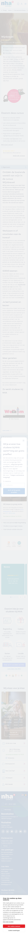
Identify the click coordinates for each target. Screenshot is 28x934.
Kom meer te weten (8, 922)
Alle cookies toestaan (14, 926)
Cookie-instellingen (14, 930)
